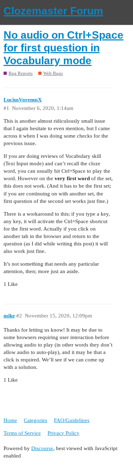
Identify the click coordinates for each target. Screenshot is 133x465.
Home (10, 420)
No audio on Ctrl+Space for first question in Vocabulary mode (63, 47)
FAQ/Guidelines (71, 420)
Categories (35, 420)
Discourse (42, 448)
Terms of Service (22, 433)
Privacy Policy (63, 433)
